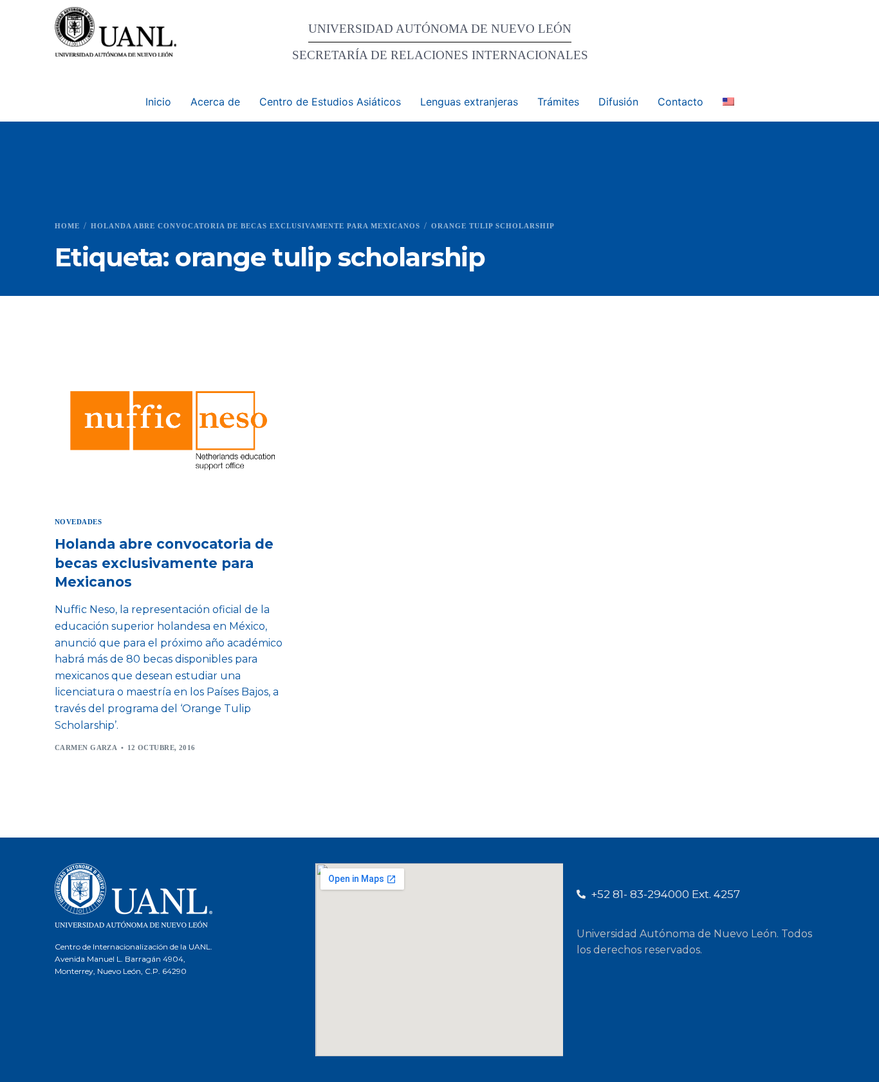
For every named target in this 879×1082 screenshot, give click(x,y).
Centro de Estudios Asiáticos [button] (330, 101)
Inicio (158, 101)
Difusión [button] (618, 101)
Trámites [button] (558, 101)
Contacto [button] (680, 101)
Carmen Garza (86, 747)
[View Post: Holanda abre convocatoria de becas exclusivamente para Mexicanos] (172, 427)
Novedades (78, 522)
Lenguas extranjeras (469, 101)
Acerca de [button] (215, 101)
